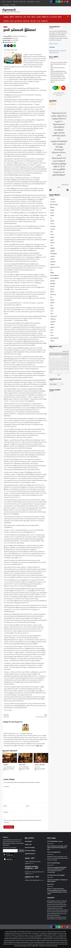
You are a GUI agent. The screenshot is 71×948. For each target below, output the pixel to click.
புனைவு (11, 20)
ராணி (51, 332)
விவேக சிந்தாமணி (54, 338)
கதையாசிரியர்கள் (30, 1)
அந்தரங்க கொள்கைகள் (30, 853)
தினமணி (52, 286)
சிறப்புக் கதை (26, 20)
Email (28, 806)
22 (64, 365)
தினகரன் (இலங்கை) (54, 278)
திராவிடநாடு (53, 294)
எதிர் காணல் (22, 764)
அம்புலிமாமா (53, 201)
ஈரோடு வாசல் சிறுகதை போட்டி (57, 74)
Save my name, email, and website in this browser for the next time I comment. (22, 821)
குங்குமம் (52, 237)
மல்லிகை (52, 324)
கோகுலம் (52, 242)
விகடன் (52, 335)
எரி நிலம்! (5, 764)
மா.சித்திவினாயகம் (10, 767)
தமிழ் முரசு (52, 264)
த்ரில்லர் (60, 16)
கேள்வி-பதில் (15, 1)
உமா (51, 218)
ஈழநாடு (52, 212)
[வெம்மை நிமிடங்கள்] (41, 758)
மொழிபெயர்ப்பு (44, 20)
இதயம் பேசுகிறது (54, 204)
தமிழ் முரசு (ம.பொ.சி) (54, 267)
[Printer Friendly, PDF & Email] (8, 710)
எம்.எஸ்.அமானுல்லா (60, 875)
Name (5, 806)
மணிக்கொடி (53, 319)
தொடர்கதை (33, 20)
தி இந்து (52, 272)
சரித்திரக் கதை (45, 16)
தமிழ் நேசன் (53, 261)
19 (56, 365)
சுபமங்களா (52, 256)
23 (67, 365)
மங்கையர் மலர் (53, 316)
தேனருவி (52, 302)
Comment (6, 786)
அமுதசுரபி (52, 199)
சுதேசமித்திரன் (53, 253)
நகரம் (61, 841)
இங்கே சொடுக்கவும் (54, 43)
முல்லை (52, 329)
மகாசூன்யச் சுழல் (56, 852)
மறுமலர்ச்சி (52, 321)
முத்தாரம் (52, 327)
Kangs (48, 862)
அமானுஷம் (5, 16)
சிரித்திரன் (52, 248)
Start (58, 187)
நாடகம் (38, 20)
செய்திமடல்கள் (28, 844)
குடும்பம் (33, 16)
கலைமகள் (52, 229)
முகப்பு (3, 1)
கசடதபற (52, 223)
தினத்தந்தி (52, 283)
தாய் (51, 269)
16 (67, 362)
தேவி (51, 305)
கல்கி (51, 231)
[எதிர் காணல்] (25, 758)
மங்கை (51, 313)
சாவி (51, 245)
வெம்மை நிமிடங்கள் (40, 764)
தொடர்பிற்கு (13, 4)
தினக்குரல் (52, 280)
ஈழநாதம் (52, 215)
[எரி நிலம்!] (9, 758)
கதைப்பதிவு (9, 1)
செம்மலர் (52, 259)
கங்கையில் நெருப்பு (56, 862)
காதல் (24, 16)
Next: (41, 715)
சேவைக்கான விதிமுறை (30, 850)
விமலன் (38, 767)
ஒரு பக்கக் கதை (18, 20)
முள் (53, 884)
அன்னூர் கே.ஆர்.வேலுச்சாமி (19, 36)
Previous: (6, 715)
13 (59, 362)
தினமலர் (52, 291)
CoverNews (48, 945)
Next (67, 190)
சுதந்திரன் (52, 250)
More (31, 863)
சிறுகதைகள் (9, 9)
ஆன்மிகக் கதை (18, 16)
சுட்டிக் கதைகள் (53, 16)
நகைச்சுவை (6, 20)
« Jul (58, 374)
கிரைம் (28, 16)
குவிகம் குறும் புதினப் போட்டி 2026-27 (58, 62)
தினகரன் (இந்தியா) (54, 275)
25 (53, 368)
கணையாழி (52, 226)
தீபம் (51, 297)
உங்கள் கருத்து (6, 4)
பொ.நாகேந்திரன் (24, 767)
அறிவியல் (11, 16)
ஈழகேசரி (52, 210)
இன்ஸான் (52, 207)
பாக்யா (51, 310)
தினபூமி (52, 289)
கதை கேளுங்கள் (28, 841)
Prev (50, 190)
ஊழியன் (52, 220)
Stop (59, 187)
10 (50, 362)
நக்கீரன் (52, 308)
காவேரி (52, 234)
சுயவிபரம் (38, 1)
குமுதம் (52, 239)
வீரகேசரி (52, 340)
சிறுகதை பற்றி (22, 1)
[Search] (68, 16)
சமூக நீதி (38, 16)
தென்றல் (52, 299)
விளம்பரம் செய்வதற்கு (30, 847)
